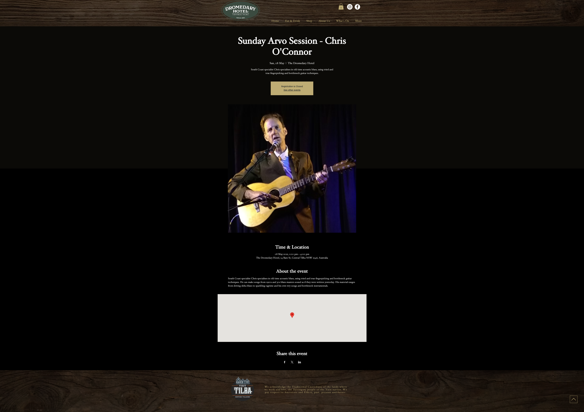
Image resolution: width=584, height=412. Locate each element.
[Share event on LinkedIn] (299, 362)
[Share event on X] (292, 362)
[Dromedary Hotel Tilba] (350, 7)
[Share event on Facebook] (284, 362)
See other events (292, 90)
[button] (341, 6)
